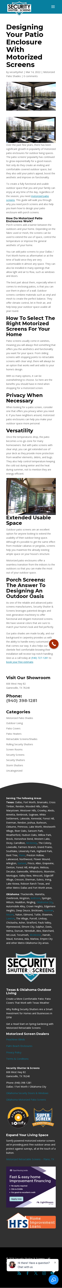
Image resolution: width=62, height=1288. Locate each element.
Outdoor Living (14, 723)
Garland (22, 863)
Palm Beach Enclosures (19, 1046)
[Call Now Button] (54, 644)
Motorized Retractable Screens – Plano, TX (30, 1159)
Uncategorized (14, 770)
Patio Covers (13, 728)
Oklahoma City (45, 902)
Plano (22, 855)
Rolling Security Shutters (19, 744)
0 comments (31, 76)
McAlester (35, 934)
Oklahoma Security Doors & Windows (27, 1093)
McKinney (31, 843)
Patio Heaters (14, 733)
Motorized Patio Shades (19, 718)
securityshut (16, 72)
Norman (48, 910)
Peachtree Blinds (15, 1039)
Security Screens (15, 754)
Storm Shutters (14, 765)
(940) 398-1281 (21, 700)
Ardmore (35, 898)
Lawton (10, 918)
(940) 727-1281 (39, 657)
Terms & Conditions (17, 1058)
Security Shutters (15, 760)
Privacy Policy (13, 1052)
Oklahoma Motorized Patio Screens (26, 1099)
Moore (10, 914)
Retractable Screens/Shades (21, 739)
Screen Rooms (14, 749)
